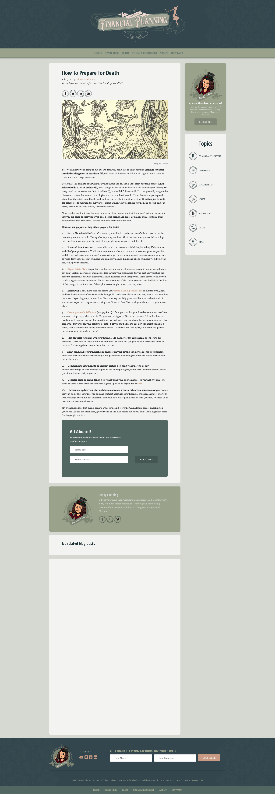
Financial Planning (86, 79)
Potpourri (205, 213)
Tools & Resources (144, 53)
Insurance (205, 170)
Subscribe (146, 459)
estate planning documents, (128, 290)
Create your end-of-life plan (81, 312)
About (164, 53)
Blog (125, 53)
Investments (206, 184)
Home (98, 53)
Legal (202, 199)
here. (139, 383)
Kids (201, 242)
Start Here (112, 53)
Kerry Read (146, 499)
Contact (177, 53)
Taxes (202, 227)
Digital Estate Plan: (77, 269)
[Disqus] (115, 605)
